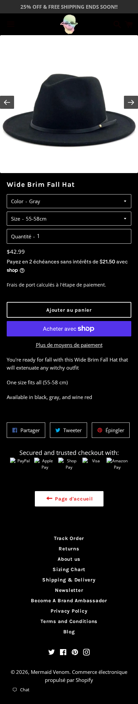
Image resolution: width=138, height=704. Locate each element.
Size (15, 218)
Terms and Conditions (69, 621)
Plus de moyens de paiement (69, 344)
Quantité (21, 236)
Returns (69, 549)
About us (69, 559)
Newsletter (69, 590)
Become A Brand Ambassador (69, 601)
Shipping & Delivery (68, 580)
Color (17, 201)
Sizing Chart (69, 569)
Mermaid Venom (50, 672)
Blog (69, 632)
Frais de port (21, 285)
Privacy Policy (69, 611)
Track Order (69, 538)
